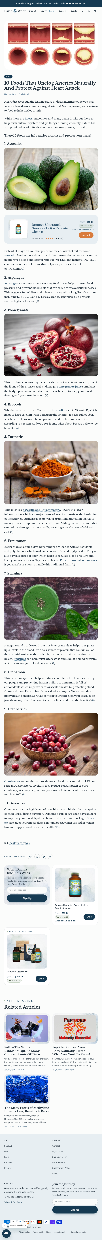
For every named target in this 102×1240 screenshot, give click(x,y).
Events (74, 11)
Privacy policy (24, 1232)
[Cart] (95, 11)
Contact (56, 1145)
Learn (51, 11)
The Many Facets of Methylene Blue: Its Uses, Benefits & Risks (26, 1109)
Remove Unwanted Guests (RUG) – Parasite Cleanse (50, 228)
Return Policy (58, 1162)
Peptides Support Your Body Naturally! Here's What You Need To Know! (71, 1051)
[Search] (83, 11)
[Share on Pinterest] (43, 856)
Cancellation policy (79, 1232)
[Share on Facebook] (30, 856)
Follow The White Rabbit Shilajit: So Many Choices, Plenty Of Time (22, 1051)
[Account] (89, 11)
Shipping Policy (59, 1156)
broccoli (57, 410)
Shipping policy (60, 1232)
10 (57, 827)
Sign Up (27, 898)
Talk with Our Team (13, 1202)
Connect (62, 11)
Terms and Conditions (42, 1232)
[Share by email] (50, 856)
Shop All (32, 11)
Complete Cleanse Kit (17, 971)
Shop (89, 916)
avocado (9, 255)
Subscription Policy (61, 1167)
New (42, 11)
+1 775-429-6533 (11, 1196)
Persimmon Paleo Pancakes (78, 560)
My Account (57, 1151)
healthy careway (19, 843)
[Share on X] (37, 856)
